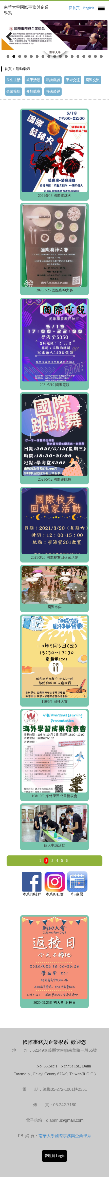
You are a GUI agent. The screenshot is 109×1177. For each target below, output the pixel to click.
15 (89, 56)
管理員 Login (54, 1156)
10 (60, 56)
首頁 (8, 69)
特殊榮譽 (53, 91)
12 (72, 56)
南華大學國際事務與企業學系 (65, 1136)
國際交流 (92, 80)
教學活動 (33, 80)
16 (95, 56)
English (88, 8)
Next (100, 35)
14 (83, 56)
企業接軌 (13, 91)
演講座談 (53, 80)
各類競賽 (33, 91)
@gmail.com (72, 1120)
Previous (9, 35)
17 (101, 56)
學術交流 (73, 80)
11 (66, 56)
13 (78, 56)
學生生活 (13, 80)
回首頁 (74, 8)
